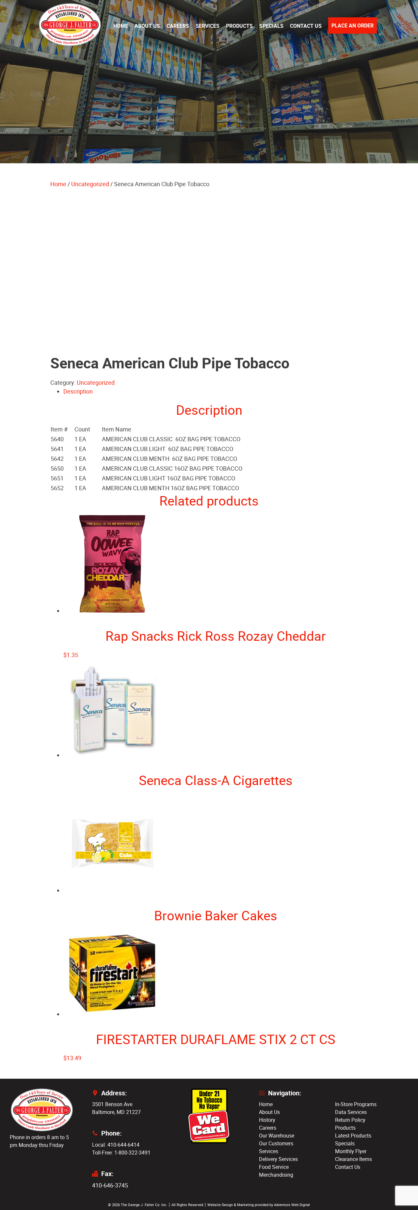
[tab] (215, 391)
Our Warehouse (276, 1135)
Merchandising (276, 1174)
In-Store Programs (356, 1104)
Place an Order (352, 25)
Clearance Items (353, 1159)
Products (239, 25)
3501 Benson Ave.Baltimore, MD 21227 (116, 1108)
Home (120, 25)
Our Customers (276, 1143)
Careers (178, 25)
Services (207, 25)
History (267, 1119)
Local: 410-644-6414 (115, 1144)
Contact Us (306, 25)
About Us (147, 25)
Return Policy (350, 1119)
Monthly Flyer (350, 1151)
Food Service (274, 1166)
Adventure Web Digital (292, 1204)
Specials (271, 25)
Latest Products (353, 1135)
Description (78, 391)
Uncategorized (90, 184)
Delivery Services (278, 1159)
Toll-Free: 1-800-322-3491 (121, 1152)
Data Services (351, 1112)
